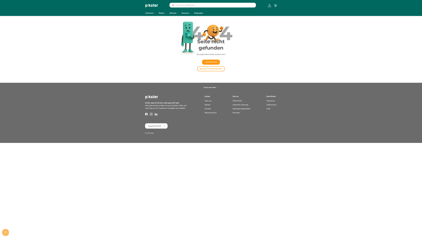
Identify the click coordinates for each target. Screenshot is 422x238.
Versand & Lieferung (240, 105)
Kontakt (208, 109)
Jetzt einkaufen (211, 62)
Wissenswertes (211, 113)
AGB (268, 109)
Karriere (207, 105)
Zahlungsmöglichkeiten (241, 109)
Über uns (208, 101)
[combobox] (212, 5)
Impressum (270, 101)
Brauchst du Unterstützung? (211, 69)
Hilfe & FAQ (237, 101)
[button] (275, 5)
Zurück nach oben (210, 87)
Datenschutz (271, 105)
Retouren (236, 113)
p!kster (152, 133)
